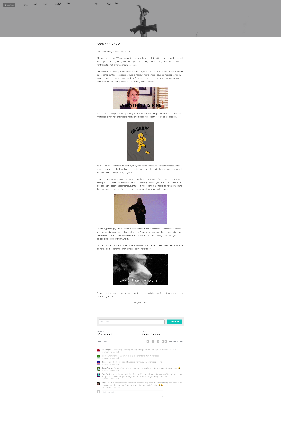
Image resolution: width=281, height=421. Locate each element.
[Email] (163, 341)
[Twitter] (153, 341)
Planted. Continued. (152, 334)
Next (143, 331)
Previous (101, 331)
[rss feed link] (166, 341)
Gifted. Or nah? (104, 334)
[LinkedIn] (158, 341)
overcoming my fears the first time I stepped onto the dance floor (139, 293)
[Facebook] (148, 341)
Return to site (10, 5)
